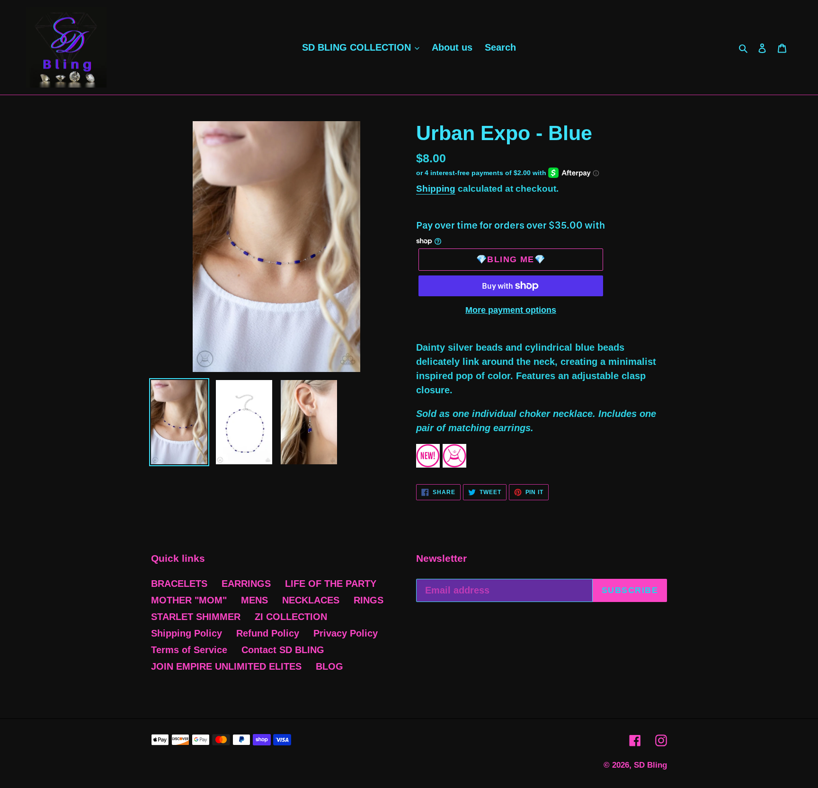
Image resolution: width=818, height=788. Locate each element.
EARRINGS (246, 583)
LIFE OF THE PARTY (330, 583)
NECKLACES (310, 600)
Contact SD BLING (282, 650)
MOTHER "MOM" (189, 600)
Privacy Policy (345, 633)
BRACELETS (179, 583)
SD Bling (650, 765)
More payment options (510, 310)
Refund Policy (267, 633)
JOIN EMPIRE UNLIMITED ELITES (226, 666)
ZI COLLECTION (291, 616)
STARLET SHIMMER (195, 616)
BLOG (329, 666)
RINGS (368, 600)
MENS (254, 600)
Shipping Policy (186, 633)
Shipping (435, 189)
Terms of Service (189, 650)
